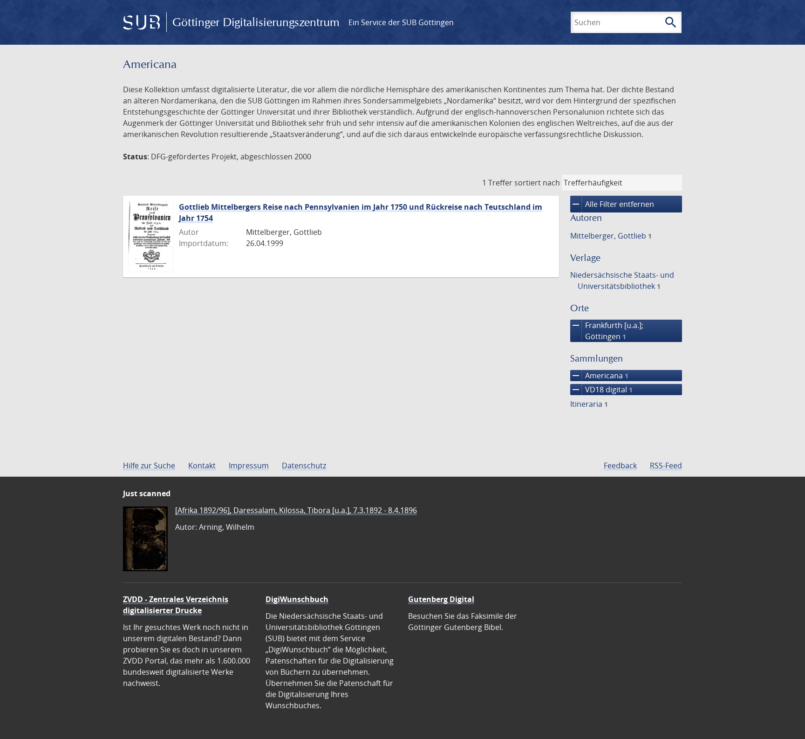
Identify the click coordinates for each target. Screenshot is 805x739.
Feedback (620, 465)
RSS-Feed (666, 465)
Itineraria (589, 404)
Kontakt (202, 465)
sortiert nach (537, 183)
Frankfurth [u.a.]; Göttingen (606, 331)
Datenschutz (304, 465)
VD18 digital (601, 389)
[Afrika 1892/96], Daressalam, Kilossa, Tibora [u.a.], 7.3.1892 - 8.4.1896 (296, 510)
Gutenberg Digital (441, 599)
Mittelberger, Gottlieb (611, 236)
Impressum (249, 465)
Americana (599, 375)
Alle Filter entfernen (612, 204)
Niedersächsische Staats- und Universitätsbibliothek (622, 280)
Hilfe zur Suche (149, 465)
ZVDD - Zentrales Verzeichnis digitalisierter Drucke (175, 605)
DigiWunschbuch (297, 599)
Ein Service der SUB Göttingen (401, 22)
